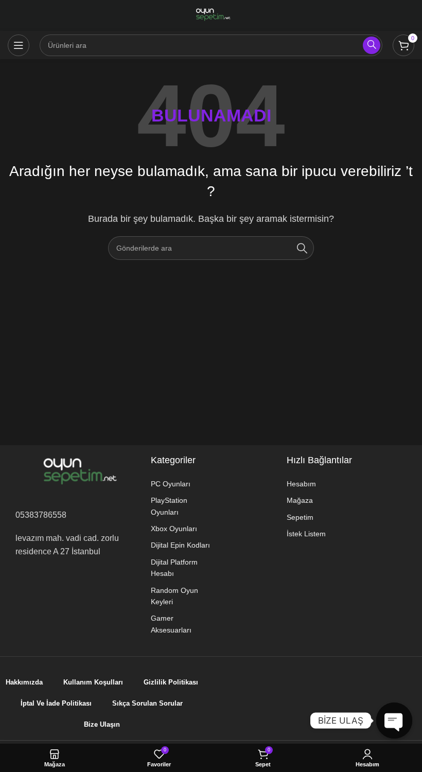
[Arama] (302, 248)
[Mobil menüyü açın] (18, 45)
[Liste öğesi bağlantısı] (181, 483)
